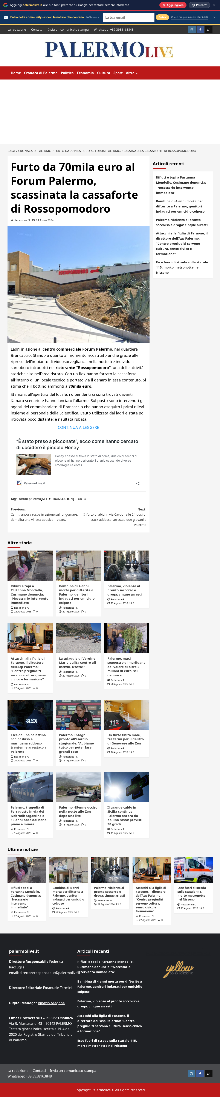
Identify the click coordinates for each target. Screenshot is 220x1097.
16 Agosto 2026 (71, 760)
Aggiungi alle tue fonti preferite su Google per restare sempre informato (69, 5)
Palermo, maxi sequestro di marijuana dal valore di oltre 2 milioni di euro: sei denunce (126, 666)
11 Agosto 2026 (119, 832)
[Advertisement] (110, 112)
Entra (162, 17)
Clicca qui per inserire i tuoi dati (189, 17)
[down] (136, 73)
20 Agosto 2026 (119, 684)
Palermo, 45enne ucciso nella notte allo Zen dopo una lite (78, 811)
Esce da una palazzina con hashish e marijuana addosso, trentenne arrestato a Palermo (28, 743)
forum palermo (30, 499)
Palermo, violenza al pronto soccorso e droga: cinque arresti (124, 590)
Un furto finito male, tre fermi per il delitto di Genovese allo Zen (125, 739)
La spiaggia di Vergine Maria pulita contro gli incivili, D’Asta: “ (77, 662)
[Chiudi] (214, 5)
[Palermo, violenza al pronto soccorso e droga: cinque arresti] (126, 566)
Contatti (37, 29)
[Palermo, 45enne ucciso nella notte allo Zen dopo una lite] (78, 787)
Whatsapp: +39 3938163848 (113, 29)
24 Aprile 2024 (44, 220)
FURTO (81, 499)
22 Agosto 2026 (22, 611)
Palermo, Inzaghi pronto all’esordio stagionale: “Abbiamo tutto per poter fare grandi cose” (76, 743)
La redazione (17, 29)
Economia (85, 73)
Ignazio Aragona (51, 1003)
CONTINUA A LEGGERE (78, 427)
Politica (67, 73)
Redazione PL (23, 220)
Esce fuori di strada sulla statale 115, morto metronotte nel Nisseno (182, 267)
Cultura (103, 73)
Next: (115, 517)
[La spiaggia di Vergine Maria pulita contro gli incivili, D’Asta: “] (78, 638)
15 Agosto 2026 (22, 832)
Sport (118, 73)
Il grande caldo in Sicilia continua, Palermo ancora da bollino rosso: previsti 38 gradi (124, 815)
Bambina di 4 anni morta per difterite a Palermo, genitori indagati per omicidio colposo (77, 594)
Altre (130, 73)
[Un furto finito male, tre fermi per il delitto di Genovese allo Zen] (126, 715)
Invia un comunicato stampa (68, 29)
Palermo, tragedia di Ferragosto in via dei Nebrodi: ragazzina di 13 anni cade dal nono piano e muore (28, 815)
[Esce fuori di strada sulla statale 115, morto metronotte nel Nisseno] (193, 870)
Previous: (44, 514)
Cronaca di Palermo (41, 73)
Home (16, 73)
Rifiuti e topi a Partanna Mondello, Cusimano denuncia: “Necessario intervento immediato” (29, 594)
